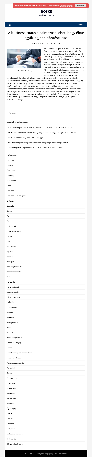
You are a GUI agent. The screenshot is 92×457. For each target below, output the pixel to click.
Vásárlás (10, 418)
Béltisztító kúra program (16, 196)
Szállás (9, 373)
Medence (10, 317)
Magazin (10, 312)
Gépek (9, 236)
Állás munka (11, 170)
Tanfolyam (11, 393)
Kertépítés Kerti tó (14, 272)
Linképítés (11, 302)
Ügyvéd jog (11, 408)
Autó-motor (11, 180)
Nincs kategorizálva (14, 337)
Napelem (10, 332)
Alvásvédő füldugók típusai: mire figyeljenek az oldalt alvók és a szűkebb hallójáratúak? (40, 127)
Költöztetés (11, 282)
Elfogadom (80, 6)
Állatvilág (10, 175)
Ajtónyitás (11, 160)
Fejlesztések (11, 226)
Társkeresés (11, 398)
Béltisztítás (11, 191)
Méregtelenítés (12, 322)
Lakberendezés (13, 292)
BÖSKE (46, 11)
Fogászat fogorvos (14, 231)
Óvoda (9, 348)
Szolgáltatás (11, 383)
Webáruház (11, 439)
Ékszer (9, 211)
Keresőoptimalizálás (14, 267)
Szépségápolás (12, 378)
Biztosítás (10, 201)
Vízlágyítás (11, 429)
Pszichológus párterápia (16, 363)
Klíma (9, 277)
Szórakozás (11, 388)
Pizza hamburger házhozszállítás (19, 353)
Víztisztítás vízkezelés (15, 434)
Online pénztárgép (14, 342)
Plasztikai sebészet (14, 358)
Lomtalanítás (12, 307)
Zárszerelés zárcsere (15, 444)
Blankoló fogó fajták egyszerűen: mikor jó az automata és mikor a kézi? (34, 148)
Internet (10, 256)
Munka (9, 327)
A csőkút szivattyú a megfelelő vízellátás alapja (25, 137)
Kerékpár (10, 261)
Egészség (10, 206)
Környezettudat (13, 287)
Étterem (10, 221)
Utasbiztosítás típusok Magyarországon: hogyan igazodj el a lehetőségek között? (37, 143)
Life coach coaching (14, 297)
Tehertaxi (10, 403)
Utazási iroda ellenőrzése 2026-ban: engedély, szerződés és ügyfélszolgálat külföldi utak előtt (43, 132)
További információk (66, 5)
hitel (8, 241)
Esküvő (9, 216)
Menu (80, 25)
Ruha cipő (11, 368)
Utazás (9, 413)
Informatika (11, 246)
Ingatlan (10, 251)
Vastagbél (10, 424)
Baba (9, 186)
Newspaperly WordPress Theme (55, 454)
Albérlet (10, 165)
